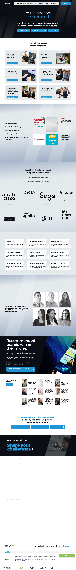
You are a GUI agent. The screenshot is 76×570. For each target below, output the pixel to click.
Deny (67, 562)
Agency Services (21, 3)
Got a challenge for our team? (51, 546)
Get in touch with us (57, 427)
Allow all (66, 555)
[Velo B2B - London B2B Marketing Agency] (8, 3)
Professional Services (38, 30)
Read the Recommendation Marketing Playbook (18, 369)
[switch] (32, 568)
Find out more (11, 63)
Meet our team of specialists (19, 427)
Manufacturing (23, 30)
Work (36, 3)
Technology (53, 30)
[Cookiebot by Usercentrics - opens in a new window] (7, 568)
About (47, 3)
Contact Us (65, 3)
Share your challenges (19, 447)
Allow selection (67, 559)
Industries (29, 3)
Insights (53, 3)
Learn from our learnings (39, 427)
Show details (57, 567)
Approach (41, 3)
